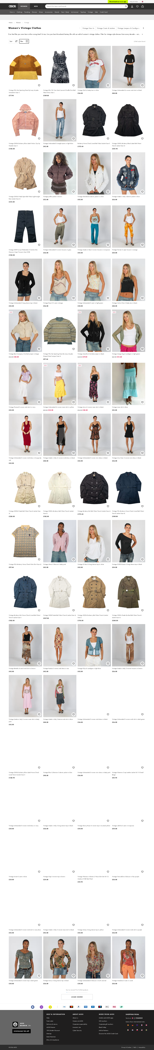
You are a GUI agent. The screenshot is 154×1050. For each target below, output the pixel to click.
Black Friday (102, 1027)
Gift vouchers (103, 1021)
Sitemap (49, 1033)
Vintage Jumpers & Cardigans (129, 28)
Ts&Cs (135, 1047)
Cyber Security (77, 1030)
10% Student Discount (53, 1030)
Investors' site (77, 1027)
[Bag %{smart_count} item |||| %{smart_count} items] (142, 6)
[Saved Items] (137, 6)
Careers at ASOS (78, 1021)
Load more (77, 997)
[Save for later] (39, 85)
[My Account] (132, 6)
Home (10, 22)
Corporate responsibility (80, 1024)
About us (75, 1018)
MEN (36, 6)
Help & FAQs (134, 2)
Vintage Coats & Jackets (106, 28)
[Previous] (79, 28)
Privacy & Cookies (126, 1047)
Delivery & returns (52, 1024)
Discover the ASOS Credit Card (108, 1033)
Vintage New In (88, 28)
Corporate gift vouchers (106, 1024)
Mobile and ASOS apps (106, 1018)
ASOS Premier (51, 1027)
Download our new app (117, 2)
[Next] (143, 28)
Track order (50, 1021)
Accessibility (142, 1047)
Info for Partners (103, 1030)
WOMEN (24, 6)
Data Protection (51, 1037)
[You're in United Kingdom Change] (142, 1)
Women (18, 22)
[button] (128, 1025)
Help (48, 1018)
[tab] (12, 12)
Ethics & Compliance (53, 1040)
